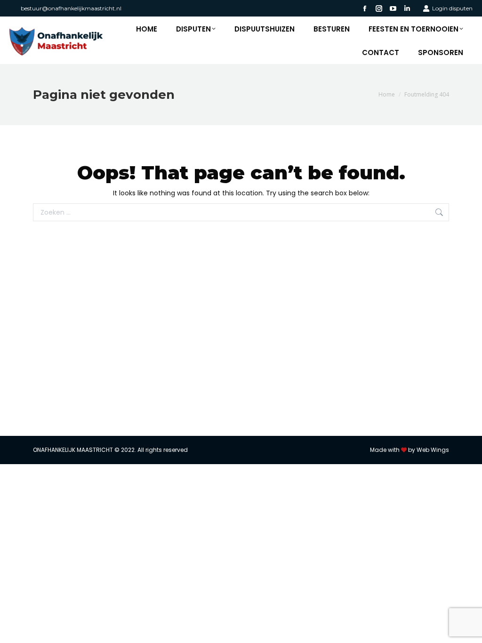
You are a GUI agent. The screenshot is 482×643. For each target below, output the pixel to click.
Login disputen (452, 8)
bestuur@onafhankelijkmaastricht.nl (71, 8)
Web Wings (433, 450)
